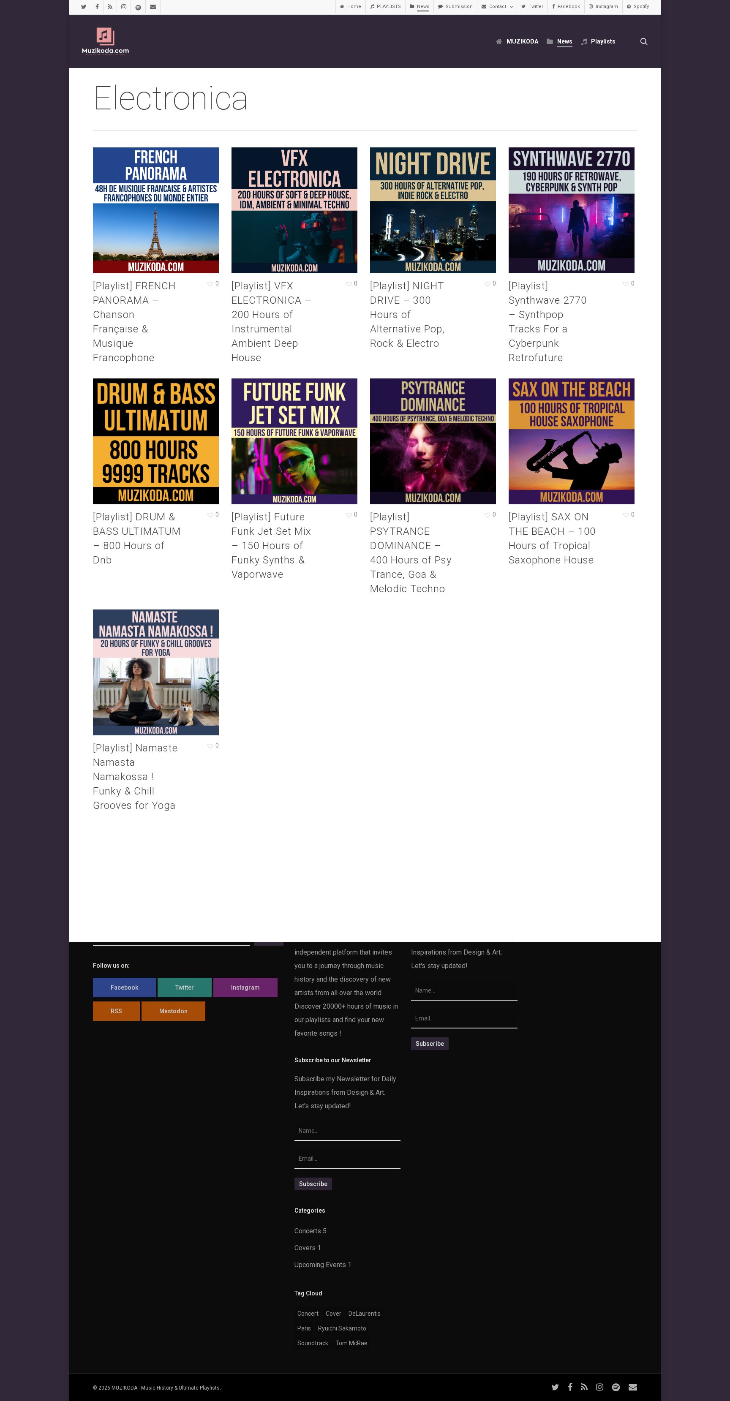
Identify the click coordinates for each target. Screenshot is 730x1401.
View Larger (135, 202)
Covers (305, 1248)
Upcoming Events (320, 1265)
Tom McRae (351, 1343)
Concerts (307, 1231)
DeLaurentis (365, 1313)
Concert (308, 1313)
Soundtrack (312, 1343)
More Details (176, 202)
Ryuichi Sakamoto (342, 1328)
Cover (333, 1313)
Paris (304, 1328)
